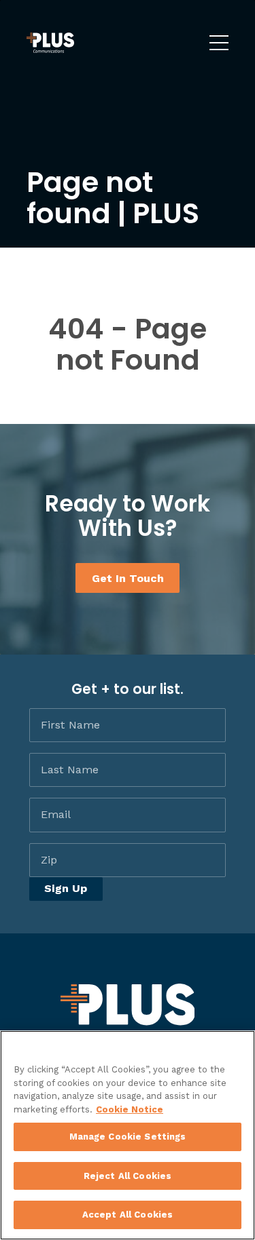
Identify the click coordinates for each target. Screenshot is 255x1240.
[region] (127, 1135)
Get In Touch (128, 577)
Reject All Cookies (127, 1176)
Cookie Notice (129, 1109)
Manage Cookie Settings (127, 1136)
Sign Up (65, 888)
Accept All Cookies (127, 1214)
